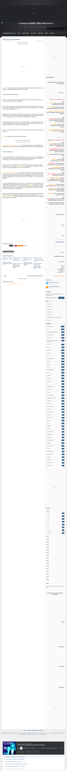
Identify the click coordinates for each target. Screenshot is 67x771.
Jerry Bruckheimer (50, 431)
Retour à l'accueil (23, 278)
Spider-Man (49, 378)
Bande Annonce (61, 92)
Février (48, 530)
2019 (48, 552)
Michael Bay (49, 414)
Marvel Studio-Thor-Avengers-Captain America (52, 341)
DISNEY (46, 33)
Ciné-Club (48, 457)
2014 (48, 565)
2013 (48, 568)
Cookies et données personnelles (32, 734)
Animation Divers (50, 358)
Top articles (34, 733)
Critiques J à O (49, 309)
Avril (48, 524)
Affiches (48, 364)
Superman (49, 375)
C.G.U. (50, 733)
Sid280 (8, 733)
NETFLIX (52, 33)
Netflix (48, 366)
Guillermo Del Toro (50, 454)
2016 (48, 560)
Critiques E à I (49, 306)
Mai (48, 521)
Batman (48, 372)
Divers (48, 423)
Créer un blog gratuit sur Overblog (25, 733)
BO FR (48, 347)
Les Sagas (49, 320)
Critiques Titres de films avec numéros (54, 317)
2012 (48, 571)
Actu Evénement (50, 334)
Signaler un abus (45, 733)
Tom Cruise (49, 403)
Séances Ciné (49, 337)
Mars (48, 527)
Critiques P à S (49, 312)
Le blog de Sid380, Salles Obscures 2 (36, 23)
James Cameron (50, 417)
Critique (62, 225)
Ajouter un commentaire (13, 283)
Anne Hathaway (50, 451)
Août (48, 513)
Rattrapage (49, 426)
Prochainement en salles (9, 33)
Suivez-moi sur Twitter (53, 282)
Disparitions (49, 400)
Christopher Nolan (50, 395)
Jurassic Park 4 (50, 445)
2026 (48, 511)
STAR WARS (40, 33)
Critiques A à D (49, 304)
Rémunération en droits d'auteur (59, 733)
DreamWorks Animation (51, 397)
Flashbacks (49, 459)
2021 (48, 547)
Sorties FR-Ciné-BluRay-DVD (52, 332)
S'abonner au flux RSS (54, 286)
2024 (48, 539)
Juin (48, 518)
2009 (48, 579)
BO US (48, 344)
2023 (48, 541)
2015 (48, 563)
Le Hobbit (48, 442)
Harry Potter (49, 409)
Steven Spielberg (50, 369)
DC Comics (49, 352)
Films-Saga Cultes (50, 440)
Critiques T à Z (49, 314)
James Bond (49, 437)
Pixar (48, 383)
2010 (48, 576)
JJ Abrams (49, 428)
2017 (48, 557)
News (48, 329)
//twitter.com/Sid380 (52, 283)
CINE (19, 33)
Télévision (49, 420)
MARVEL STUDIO (25, 33)
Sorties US (49, 361)
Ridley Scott (49, 389)
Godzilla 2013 (49, 465)
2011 (48, 573)
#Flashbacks (41, 40)
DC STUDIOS (33, 33)
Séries (48, 355)
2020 (48, 549)
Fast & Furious (49, 462)
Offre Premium (22, 734)
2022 (48, 544)
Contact (39, 733)
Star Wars (48, 381)
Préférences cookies (43, 734)
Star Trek (48, 448)
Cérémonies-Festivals (51, 386)
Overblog (41, 730)
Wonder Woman (50, 434)
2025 (48, 536)
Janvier (48, 532)
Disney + (48, 392)
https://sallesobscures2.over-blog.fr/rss (55, 287)
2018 (48, 555)
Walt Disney (49, 350)
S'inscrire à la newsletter (8, 251)
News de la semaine (50, 406)
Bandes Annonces (50, 326)
